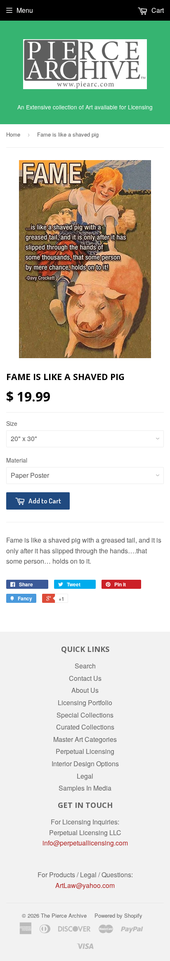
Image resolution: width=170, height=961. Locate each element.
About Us (85, 690)
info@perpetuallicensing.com (85, 843)
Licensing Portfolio (85, 702)
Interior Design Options (85, 763)
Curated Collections (85, 727)
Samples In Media (85, 788)
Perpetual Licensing (85, 751)
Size (11, 423)
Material (16, 460)
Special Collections (85, 715)
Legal (85, 776)
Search (85, 666)
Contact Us (85, 678)
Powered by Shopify (118, 915)
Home (13, 134)
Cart (157, 10)
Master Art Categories (85, 739)
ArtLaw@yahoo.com (85, 885)
